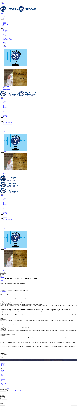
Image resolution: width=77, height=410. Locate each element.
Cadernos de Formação (5, 88)
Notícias (2, 109)
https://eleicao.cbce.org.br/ (3, 291)
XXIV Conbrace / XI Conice (5, 114)
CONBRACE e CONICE (3, 383)
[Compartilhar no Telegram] (3, 357)
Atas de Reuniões (4, 43)
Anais (3, 34)
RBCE (3, 87)
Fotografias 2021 (4, 46)
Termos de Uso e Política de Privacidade (17, 390)
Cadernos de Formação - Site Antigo (6, 89)
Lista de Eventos (4, 29)
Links (3, 20)
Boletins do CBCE (4, 127)
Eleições (3, 18)
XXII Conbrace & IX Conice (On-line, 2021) (7, 123)
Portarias (3, 108)
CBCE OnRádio (4, 66)
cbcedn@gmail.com (3, 0)
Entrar (2, 12)
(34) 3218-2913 (1, 387)
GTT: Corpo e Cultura (3, 365)
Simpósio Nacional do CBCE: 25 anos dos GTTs (7, 38)
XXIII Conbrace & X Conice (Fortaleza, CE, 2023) (7, 122)
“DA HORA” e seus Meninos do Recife (6, 86)
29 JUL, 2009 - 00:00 (2, 280)
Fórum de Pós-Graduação (5, 31)
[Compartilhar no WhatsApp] (4, 357)
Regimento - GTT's (4, 22)
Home (2, 13)
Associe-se (4, 26)
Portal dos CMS (4, 23)
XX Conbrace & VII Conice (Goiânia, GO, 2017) (7, 39)
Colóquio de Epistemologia (5, 30)
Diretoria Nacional (4, 16)
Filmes (2, 380)
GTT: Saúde (2, 364)
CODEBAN (8, 388)
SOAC (3, 118)
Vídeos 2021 (4, 131)
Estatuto (3, 21)
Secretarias (4, 102)
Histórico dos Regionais (5, 35)
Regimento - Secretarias (5, 107)
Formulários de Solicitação (5, 24)
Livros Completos (4, 42)
